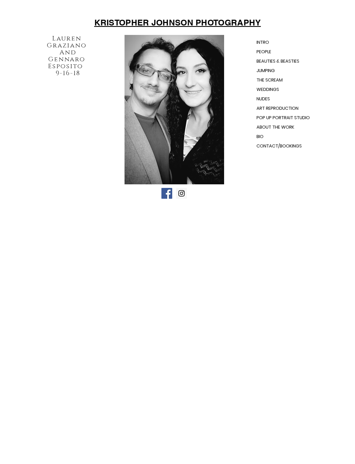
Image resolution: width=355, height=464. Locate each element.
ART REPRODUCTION (277, 108)
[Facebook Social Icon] (166, 193)
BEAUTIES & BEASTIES (278, 61)
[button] (174, 109)
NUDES (263, 99)
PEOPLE (264, 52)
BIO (260, 136)
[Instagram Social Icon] (181, 193)
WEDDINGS (268, 89)
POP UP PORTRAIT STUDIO (283, 117)
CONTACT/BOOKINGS (279, 146)
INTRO (263, 42)
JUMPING (266, 70)
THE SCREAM (270, 80)
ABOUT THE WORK (275, 127)
